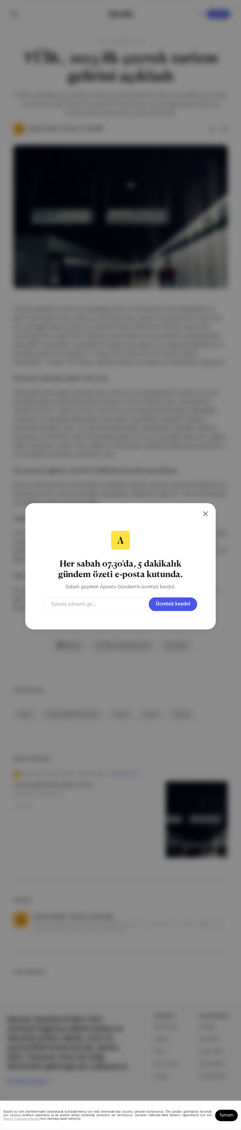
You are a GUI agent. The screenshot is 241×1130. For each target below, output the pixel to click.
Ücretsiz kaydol (173, 604)
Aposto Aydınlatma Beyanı (21, 1118)
